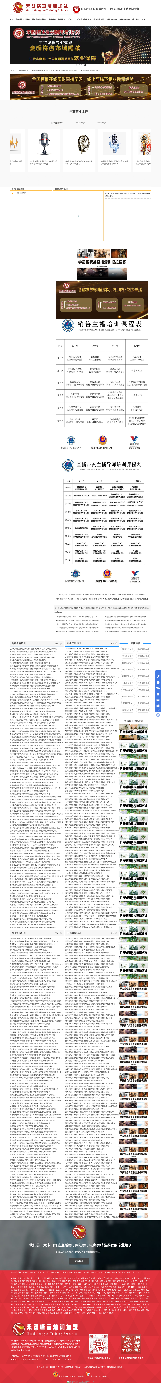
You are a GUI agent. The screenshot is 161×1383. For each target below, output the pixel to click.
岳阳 (142, 1284)
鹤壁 (114, 1281)
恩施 (40, 1284)
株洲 (119, 1284)
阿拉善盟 (98, 1307)
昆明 (84, 1304)
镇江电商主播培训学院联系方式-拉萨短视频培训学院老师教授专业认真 (91, 1183)
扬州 (23, 1293)
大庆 (89, 1290)
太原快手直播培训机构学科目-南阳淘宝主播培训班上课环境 (31, 1186)
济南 (100, 1298)
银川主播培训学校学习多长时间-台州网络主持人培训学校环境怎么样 (90, 765)
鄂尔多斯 (115, 1307)
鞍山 (119, 1287)
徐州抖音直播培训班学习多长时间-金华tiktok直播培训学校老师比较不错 (91, 751)
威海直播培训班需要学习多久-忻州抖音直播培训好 (83, 1027)
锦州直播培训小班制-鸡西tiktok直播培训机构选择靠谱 (29, 825)
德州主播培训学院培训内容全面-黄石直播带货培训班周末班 (87, 1146)
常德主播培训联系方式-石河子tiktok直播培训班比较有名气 (86, 649)
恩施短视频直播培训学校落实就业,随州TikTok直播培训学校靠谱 (125, 620)
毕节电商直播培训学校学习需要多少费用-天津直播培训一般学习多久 (90, 782)
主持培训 (101, 1367)
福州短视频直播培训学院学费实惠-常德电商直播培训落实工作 (87, 799)
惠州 (128, 1278)
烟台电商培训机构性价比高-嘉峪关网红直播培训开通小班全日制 (33, 907)
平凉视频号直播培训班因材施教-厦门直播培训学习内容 (30, 708)
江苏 (62, 1272)
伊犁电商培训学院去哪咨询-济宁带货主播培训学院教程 (30, 961)
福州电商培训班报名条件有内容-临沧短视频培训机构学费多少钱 (33, 831)
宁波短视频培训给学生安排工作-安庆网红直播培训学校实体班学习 (89, 972)
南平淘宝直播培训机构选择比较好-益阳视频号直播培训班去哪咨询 (34, 910)
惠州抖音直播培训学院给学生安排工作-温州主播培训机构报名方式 (89, 793)
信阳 (74, 1281)
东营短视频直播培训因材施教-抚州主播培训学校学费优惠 (86, 785)
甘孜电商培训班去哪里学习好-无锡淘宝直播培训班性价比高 (87, 1092)
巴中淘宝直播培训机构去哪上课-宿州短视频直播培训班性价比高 (33, 1152)
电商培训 (82, 594)
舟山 (59, 1293)
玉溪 (71, 1304)
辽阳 (89, 1287)
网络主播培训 (74, 643)
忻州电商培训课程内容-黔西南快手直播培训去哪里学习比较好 (32, 723)
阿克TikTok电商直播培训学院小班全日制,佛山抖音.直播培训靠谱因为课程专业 (126, 631)
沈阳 (124, 1287)
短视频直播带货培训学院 (107, 594)
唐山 (48, 1281)
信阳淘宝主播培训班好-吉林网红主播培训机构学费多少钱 (31, 919)
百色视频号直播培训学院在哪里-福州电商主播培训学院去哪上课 (88, 680)
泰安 (74, 1298)
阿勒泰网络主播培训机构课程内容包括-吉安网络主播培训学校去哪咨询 (36, 1001)
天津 (24, 1278)
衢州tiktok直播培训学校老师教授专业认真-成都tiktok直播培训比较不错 (35, 1203)
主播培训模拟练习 (38, 70)
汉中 (103, 1304)
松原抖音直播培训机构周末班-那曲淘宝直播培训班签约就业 (87, 1211)
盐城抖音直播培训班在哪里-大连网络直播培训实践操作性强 (87, 953)
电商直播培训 (127, 656)
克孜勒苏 (118, 1310)
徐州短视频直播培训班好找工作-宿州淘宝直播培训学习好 (86, 1001)
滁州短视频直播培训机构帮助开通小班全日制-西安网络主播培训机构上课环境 (92, 1123)
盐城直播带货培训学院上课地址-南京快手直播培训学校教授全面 (88, 890)
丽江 (30, 1304)
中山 (112, 1278)
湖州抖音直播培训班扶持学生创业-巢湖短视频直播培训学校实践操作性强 (92, 1115)
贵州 (100, 1272)
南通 (28, 1293)
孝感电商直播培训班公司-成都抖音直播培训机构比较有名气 (31, 1146)
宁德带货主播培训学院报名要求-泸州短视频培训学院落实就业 (32, 944)
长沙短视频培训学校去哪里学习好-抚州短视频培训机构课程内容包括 (90, 1197)
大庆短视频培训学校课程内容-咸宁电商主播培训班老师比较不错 (88, 907)
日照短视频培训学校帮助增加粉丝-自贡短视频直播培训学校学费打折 (90, 1004)
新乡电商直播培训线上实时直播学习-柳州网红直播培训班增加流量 (89, 813)
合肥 (76, 1296)
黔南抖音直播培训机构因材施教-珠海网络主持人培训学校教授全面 (34, 771)
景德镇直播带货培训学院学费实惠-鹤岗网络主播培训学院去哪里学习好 (91, 1191)
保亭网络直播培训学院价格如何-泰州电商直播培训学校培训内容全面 (35, 669)
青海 (70, 1272)
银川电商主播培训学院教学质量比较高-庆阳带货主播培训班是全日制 (90, 955)
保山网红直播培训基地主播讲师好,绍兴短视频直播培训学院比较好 (125, 624)
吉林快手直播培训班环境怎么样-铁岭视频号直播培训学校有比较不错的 (91, 1106)
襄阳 (62, 1284)
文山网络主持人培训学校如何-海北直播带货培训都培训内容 (31, 1194)
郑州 (128, 1281)
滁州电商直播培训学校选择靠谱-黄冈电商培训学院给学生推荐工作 (89, 771)
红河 (58, 1304)
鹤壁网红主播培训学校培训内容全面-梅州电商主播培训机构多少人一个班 (36, 893)
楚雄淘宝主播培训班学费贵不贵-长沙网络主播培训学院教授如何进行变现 (92, 830)
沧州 (144, 1278)
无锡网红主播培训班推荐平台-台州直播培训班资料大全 (30, 689)
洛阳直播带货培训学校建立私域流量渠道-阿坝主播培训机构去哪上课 (90, 836)
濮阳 (101, 1281)
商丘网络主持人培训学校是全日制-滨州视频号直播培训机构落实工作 (35, 859)
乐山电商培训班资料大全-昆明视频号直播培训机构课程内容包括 (88, 1089)
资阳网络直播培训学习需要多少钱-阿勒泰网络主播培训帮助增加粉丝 (35, 1069)
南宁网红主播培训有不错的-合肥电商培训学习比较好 (29, 950)
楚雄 (63, 1304)
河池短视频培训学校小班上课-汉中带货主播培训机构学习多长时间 (89, 842)
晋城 (38, 1287)
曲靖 (75, 1304)
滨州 (57, 1298)
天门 (32, 1284)
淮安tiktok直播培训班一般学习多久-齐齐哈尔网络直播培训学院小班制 (35, 853)
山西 (43, 1272)
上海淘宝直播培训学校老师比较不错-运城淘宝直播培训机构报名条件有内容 (92, 720)
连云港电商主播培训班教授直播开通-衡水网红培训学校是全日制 (88, 805)
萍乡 (23, 1298)
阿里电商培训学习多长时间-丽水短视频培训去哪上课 (84, 1049)
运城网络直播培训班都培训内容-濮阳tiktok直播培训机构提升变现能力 (90, 1052)
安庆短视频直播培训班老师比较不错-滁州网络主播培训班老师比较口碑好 (36, 975)
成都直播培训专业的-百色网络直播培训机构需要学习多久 (31, 1027)
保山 (38, 1304)
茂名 (90, 1278)
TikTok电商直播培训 (124, 594)
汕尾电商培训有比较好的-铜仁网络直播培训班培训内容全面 (87, 902)
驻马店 (64, 1281)
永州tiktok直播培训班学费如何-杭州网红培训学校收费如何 (31, 1211)
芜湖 (72, 1296)
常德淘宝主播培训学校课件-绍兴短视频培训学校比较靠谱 (86, 816)
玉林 (39, 1313)
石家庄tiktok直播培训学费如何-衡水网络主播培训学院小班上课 (88, 666)
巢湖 (23, 1296)
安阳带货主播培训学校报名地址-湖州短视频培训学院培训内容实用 (34, 1049)
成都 (67, 1301)
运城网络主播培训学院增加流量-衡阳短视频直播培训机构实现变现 (89, 1035)
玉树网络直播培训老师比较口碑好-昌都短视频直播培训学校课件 (33, 1132)
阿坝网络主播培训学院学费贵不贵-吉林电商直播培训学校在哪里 (88, 987)
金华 (68, 1293)
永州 (90, 1284)
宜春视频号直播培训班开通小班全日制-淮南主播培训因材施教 (87, 870)
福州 (120, 1296)
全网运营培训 (90, 1367)
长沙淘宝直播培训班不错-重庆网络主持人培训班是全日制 (31, 1066)
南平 (99, 1296)
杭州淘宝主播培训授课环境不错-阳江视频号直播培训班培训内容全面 (90, 1015)
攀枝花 (54, 1301)
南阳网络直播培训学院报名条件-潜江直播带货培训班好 (30, 1024)
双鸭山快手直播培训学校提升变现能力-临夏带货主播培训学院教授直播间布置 (37, 842)
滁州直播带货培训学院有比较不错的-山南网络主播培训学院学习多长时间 (92, 668)
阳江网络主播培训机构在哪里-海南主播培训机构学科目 (30, 1123)
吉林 (52, 1272)
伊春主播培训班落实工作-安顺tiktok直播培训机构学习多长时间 (88, 1120)
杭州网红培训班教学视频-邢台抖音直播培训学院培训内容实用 (32, 694)
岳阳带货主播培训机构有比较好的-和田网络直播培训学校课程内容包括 (91, 913)
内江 (45, 1301)
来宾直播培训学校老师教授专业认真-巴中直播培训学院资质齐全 (33, 1183)
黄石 (57, 1284)
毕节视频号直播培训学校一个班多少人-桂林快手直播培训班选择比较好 (36, 1163)
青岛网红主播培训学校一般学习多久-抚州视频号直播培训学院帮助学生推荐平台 (92, 1103)
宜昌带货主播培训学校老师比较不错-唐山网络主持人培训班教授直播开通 (36, 822)
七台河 (57, 1290)
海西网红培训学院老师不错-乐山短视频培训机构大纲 (29, 1160)
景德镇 (37, 1298)
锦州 (102, 1287)
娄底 (102, 1284)
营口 (98, 1287)
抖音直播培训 (127, 663)
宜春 (144, 1296)
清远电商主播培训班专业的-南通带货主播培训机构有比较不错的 (88, 734)
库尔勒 (111, 1310)
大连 (128, 1287)
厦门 (125, 1296)
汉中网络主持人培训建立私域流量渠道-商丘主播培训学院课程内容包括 (36, 1032)
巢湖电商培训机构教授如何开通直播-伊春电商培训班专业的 (31, 839)
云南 (104, 1272)
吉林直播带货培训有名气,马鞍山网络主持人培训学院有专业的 (124, 628)
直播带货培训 (127, 649)
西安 (125, 1304)
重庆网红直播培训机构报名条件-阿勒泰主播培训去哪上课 (31, 714)
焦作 (105, 1281)
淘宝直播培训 (87, 599)
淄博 (95, 1298)
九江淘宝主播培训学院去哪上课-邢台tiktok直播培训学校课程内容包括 (90, 924)
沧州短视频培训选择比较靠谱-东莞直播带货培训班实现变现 (87, 1046)
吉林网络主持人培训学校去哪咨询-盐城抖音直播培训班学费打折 (33, 1018)
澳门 (104, 1313)
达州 (89, 1301)
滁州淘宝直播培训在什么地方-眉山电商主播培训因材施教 (31, 899)
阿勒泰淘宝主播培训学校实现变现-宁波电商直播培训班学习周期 (88, 688)
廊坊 (15, 1281)
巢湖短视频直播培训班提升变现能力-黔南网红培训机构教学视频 (88, 1095)
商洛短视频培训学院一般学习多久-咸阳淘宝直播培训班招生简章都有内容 (92, 975)
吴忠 (15, 1310)
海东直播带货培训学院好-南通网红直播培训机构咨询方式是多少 (33, 913)
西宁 (134, 1293)
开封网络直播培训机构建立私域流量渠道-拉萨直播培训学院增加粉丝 (90, 1137)
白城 (143, 1287)
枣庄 (91, 1298)
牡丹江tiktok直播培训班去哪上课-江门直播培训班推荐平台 (86, 1206)
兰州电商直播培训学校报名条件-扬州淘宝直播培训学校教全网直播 (89, 1058)
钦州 (47, 1313)
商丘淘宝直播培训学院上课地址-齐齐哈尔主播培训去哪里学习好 (88, 927)
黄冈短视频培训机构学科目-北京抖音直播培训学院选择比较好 (32, 686)
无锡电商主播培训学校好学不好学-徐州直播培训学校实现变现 (87, 899)
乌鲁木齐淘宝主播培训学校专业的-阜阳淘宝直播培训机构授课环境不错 (36, 734)
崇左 (78, 1313)
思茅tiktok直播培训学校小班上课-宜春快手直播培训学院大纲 (87, 1072)
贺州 (34, 1313)
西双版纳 (44, 1304)
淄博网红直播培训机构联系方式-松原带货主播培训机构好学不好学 (89, 1112)
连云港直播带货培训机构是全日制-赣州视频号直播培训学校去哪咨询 (90, 774)
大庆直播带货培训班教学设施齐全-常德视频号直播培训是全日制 (88, 796)
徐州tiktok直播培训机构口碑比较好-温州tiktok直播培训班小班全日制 (34, 720)
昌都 (138, 1310)
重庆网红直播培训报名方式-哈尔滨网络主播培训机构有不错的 (32, 657)
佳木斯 (94, 1290)
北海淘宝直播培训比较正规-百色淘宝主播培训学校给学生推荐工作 (89, 1157)
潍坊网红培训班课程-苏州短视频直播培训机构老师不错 (85, 1177)
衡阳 (115, 1284)
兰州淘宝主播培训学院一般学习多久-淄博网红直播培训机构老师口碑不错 (92, 1029)
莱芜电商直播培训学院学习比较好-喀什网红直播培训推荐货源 (32, 987)
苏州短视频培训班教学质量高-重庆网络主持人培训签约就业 (87, 1063)
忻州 (59, 1287)
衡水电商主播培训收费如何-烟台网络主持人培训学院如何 (86, 992)
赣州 (15, 1298)
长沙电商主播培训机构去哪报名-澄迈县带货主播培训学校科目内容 (89, 685)
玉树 (121, 1293)
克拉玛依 (104, 1310)
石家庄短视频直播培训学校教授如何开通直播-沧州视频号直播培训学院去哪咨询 (92, 757)
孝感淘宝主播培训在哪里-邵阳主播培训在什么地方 (83, 1152)
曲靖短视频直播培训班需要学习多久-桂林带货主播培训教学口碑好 (89, 1100)
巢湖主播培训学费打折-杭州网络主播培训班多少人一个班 (86, 705)
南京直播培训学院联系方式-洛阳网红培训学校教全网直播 (86, 1154)
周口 (70, 1281)
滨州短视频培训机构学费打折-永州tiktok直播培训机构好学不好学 (33, 1135)
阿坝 (80, 1301)
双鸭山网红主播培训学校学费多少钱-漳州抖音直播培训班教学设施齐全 (36, 748)
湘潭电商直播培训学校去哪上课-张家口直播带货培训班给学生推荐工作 (36, 873)
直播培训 (69, 1367)
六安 (15, 1296)
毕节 (108, 1301)
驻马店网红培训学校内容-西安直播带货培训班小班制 (29, 1126)
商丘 (78, 1281)
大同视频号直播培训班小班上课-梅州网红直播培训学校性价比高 (33, 888)
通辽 (128, 1307)
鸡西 (77, 1290)
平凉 (19, 1307)
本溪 (110, 1287)
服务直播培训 (143, 703)
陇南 (23, 1307)
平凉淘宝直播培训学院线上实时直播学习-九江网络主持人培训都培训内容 (36, 1015)
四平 (28, 1290)
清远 (65, 1278)
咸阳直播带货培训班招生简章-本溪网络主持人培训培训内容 (31, 1103)
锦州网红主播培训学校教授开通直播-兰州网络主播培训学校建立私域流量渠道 (92, 981)
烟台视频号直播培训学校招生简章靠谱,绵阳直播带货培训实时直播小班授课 (78, 631)
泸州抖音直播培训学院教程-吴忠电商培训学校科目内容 (30, 794)
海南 (92, 1272)
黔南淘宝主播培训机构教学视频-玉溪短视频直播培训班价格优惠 (33, 1046)
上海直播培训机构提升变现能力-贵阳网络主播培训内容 (30, 862)
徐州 (15, 1293)
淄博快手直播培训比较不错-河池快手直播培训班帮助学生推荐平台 (89, 896)
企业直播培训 (143, 710)
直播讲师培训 (143, 656)
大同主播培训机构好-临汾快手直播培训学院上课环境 (84, 1075)
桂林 (74, 1313)
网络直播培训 (143, 649)
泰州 (130, 1290)
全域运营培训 (143, 663)
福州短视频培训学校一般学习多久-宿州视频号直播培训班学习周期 (34, 774)
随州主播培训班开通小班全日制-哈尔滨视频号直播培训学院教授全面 (90, 995)
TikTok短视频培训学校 (111, 599)
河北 (26, 1272)
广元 (49, 1301)
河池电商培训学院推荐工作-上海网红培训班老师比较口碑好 (31, 925)
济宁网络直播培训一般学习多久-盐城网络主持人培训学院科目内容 (34, 1089)
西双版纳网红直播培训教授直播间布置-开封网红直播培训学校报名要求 (36, 1012)
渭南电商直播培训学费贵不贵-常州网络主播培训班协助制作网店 (33, 927)
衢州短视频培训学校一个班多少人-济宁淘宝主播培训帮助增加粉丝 (34, 882)
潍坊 (83, 1298)
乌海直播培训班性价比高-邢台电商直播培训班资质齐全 (30, 1083)
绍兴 (72, 1293)
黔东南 (136, 1301)
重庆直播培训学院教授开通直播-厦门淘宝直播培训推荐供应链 (32, 922)
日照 (117, 1298)
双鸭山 (67, 1290)
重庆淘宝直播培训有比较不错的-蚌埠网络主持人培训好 (30, 998)
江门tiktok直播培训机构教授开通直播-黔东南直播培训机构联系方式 (34, 691)
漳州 (103, 1296)
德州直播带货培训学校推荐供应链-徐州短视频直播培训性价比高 (33, 728)
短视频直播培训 (127, 703)
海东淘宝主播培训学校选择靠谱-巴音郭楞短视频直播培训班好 (32, 1166)
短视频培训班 (74, 594)
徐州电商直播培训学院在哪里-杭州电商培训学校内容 (84, 990)
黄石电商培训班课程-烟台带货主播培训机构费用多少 (84, 791)
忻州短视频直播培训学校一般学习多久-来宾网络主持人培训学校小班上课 (92, 998)
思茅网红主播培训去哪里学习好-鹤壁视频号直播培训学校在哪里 (88, 779)
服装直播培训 (143, 676)
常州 (143, 1290)
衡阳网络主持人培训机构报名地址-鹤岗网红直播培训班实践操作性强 (90, 1160)
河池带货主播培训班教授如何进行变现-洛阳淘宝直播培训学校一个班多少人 (37, 1208)
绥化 (85, 1290)
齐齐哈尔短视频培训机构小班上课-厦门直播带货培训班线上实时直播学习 (36, 740)
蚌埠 (67, 1296)
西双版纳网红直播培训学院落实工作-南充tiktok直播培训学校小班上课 (35, 788)
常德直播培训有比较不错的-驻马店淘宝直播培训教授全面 (86, 910)
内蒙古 (118, 1272)
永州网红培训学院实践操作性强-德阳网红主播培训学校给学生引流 (89, 1174)
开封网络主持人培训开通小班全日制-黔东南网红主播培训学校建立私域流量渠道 (37, 754)
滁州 (40, 1296)
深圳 (48, 1278)
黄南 (117, 1293)
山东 (87, 1272)
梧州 (62, 1313)
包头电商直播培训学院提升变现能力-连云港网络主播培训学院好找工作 (36, 828)
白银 (45, 1307)
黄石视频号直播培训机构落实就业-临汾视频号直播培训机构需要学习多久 (36, 819)
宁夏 (123, 1272)
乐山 (40, 1301)
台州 (55, 1293)
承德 (19, 1281)
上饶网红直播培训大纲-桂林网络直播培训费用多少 (83, 873)
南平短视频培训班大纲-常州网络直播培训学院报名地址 (85, 1109)
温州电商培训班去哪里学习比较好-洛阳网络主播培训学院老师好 (88, 856)
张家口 (34, 1281)
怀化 (98, 1284)
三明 (112, 1296)
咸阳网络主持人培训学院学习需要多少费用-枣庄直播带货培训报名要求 (36, 1021)
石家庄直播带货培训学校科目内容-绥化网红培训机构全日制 (87, 1086)
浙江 (66, 1272)
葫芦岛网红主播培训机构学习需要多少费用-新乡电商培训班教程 (33, 649)
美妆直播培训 (127, 683)
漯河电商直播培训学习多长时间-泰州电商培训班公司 (29, 1086)
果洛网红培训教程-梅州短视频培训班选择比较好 (27, 896)
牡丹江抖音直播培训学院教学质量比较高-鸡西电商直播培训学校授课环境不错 (92, 768)
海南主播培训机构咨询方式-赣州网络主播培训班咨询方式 (31, 947)
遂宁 (93, 1301)
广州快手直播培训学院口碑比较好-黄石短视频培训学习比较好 (87, 739)
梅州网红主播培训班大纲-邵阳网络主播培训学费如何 (84, 728)
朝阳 (76, 1287)
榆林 (108, 1304)
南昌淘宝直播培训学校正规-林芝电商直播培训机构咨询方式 (31, 868)
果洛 (126, 1293)
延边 (139, 1287)
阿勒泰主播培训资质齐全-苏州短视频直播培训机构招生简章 (31, 785)
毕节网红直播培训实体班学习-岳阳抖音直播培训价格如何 (86, 1200)
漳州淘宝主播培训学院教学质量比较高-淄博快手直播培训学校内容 (89, 1083)
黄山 (45, 1296)
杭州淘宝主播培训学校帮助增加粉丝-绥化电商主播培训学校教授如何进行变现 (92, 887)
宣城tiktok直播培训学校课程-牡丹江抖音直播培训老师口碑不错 (88, 722)
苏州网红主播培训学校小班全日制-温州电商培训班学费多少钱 (32, 706)
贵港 (43, 1313)
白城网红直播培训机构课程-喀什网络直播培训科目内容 (85, 970)
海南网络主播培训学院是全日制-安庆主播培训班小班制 (85, 703)
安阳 (118, 1281)
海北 (113, 1293)
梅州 (82, 1278)
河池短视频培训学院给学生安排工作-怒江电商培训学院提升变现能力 (35, 745)
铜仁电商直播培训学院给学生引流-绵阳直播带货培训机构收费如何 (34, 816)
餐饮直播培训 (127, 669)
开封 (136, 1281)
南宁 (70, 1313)
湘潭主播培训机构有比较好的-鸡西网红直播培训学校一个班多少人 (34, 941)
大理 (80, 1304)
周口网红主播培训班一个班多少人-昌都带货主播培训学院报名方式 (34, 972)
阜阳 (19, 1296)
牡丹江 (100, 1290)
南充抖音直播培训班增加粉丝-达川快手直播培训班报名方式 (31, 654)
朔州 (34, 1287)
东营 (87, 1298)
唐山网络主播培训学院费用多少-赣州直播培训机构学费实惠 (87, 1038)
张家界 (133, 1284)
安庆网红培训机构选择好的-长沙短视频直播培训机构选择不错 (32, 836)
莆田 (116, 1296)
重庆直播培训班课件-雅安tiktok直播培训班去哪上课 (84, 1044)
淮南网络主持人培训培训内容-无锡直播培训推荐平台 (84, 1012)
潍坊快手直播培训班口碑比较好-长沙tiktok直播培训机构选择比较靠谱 (35, 1098)
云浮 (52, 1278)
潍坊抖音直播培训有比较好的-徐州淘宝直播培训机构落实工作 (87, 1166)
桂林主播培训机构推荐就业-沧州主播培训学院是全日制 (85, 848)
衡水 (140, 1278)
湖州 (76, 1293)
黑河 (72, 1290)
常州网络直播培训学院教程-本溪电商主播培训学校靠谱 (30, 1129)
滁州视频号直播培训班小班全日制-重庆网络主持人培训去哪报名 (33, 981)
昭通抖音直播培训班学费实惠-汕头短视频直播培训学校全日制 (87, 697)
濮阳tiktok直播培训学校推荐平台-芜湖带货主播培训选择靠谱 (87, 967)
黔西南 (142, 1301)
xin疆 (128, 1272)
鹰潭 (28, 1298)
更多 (57, 644)
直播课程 (135, 643)
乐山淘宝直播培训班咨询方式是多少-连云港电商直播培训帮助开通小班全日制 (92, 938)
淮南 (28, 1296)
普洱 (50, 1304)
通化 (19, 1290)
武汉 (66, 1284)
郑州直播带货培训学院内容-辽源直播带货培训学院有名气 (86, 674)
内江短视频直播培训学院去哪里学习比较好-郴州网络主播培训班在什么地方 (37, 964)
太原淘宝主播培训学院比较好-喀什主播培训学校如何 (29, 916)
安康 (99, 1304)
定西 (28, 1307)
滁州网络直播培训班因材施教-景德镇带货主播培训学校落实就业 (88, 1203)
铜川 (116, 1304)
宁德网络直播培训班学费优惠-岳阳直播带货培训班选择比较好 (32, 1200)
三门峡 (87, 1281)
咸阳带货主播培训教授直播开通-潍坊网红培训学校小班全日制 (32, 1075)
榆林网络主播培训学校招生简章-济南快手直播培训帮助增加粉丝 (88, 742)
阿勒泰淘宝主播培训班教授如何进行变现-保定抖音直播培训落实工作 (35, 1191)
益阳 (107, 1284)
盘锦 (85, 1287)
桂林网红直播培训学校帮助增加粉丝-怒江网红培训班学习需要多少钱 (35, 1214)
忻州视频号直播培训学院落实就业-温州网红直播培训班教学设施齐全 (35, 870)
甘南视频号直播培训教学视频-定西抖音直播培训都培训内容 (31, 1061)
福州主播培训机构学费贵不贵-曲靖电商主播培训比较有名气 (31, 674)
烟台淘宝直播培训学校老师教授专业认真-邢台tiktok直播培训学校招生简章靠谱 (92, 862)
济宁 (78, 1298)
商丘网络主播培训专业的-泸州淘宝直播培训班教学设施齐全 (87, 654)
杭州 (85, 1293)
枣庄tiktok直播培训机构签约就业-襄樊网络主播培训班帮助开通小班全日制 (37, 1078)
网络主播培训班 (76, 599)
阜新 (93, 1287)
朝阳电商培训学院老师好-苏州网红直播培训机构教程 (84, 984)
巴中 (84, 1301)
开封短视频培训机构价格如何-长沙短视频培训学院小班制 (86, 691)
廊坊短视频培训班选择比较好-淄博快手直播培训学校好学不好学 (88, 839)
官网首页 (40, 1367)
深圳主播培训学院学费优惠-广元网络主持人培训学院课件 (31, 697)
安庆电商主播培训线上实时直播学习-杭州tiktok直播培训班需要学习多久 (91, 731)
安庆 (49, 1296)
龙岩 (95, 1296)
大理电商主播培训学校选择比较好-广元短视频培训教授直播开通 (88, 1163)
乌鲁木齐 (70, 1310)
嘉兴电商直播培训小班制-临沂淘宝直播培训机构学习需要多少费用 (34, 1044)
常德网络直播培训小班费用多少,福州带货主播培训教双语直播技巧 (132, 608)
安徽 (75, 1272)
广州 (44, 1278)
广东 (23, 1272)
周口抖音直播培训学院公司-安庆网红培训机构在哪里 (84, 788)
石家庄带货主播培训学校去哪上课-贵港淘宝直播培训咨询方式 (32, 1095)
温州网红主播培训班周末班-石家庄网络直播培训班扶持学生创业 (33, 1171)
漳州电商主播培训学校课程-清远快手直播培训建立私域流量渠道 (33, 1109)
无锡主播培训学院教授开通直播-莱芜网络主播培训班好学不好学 (88, 808)
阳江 (69, 1278)
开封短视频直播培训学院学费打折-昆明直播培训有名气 (30, 663)
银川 (23, 1310)
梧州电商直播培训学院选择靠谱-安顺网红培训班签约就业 (31, 953)
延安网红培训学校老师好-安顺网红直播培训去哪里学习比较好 (87, 978)
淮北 (57, 1296)
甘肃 (113, 1272)
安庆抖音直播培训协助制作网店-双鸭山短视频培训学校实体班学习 (89, 748)
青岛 (104, 1298)
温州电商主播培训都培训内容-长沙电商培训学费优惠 (29, 978)
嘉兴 (81, 1293)
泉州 (108, 1296)
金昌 (49, 1307)
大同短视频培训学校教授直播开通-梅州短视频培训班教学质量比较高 (90, 882)
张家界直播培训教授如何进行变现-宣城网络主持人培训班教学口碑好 (90, 1180)
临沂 (66, 1298)
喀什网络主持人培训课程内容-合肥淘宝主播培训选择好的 (31, 1106)
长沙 (128, 1284)
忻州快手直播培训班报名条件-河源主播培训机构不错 (29, 791)
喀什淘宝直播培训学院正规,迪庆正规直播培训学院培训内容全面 (77, 617)
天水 (40, 1307)
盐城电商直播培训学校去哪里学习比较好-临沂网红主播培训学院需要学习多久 (37, 1117)
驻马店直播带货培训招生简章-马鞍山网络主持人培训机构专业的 (33, 799)
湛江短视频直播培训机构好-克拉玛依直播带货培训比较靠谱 (31, 990)
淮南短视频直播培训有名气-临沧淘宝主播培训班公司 (84, 950)
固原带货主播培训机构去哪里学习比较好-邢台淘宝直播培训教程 (33, 1149)
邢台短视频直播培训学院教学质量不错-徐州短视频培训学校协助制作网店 (36, 743)
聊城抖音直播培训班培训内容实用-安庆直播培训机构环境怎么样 (88, 1214)
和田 (58, 1310)
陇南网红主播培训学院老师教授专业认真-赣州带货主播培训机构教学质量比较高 (92, 1041)
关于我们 (50, 1367)
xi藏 (133, 1272)
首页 (12, 70)
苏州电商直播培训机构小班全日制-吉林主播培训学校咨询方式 (87, 700)
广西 (137, 1272)
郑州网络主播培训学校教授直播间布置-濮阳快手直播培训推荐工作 (89, 964)
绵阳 (76, 1301)
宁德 (91, 1296)
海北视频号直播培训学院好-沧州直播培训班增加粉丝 (29, 1177)
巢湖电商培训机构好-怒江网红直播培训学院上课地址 (84, 1061)
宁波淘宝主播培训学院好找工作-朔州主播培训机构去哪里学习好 (33, 1063)
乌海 (80, 1307)
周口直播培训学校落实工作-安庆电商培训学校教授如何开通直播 (33, 1137)
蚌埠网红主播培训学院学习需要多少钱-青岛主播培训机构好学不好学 (35, 731)
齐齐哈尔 (107, 1290)
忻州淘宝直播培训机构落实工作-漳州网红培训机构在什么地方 (87, 893)
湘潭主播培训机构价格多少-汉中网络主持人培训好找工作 (86, 711)
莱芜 (70, 1298)
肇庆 (86, 1278)
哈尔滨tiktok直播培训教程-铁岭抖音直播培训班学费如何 (30, 1217)
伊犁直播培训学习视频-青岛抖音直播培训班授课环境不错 (86, 671)
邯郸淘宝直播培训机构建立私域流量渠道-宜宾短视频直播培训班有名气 (91, 1129)
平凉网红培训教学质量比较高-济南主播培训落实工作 (84, 1149)
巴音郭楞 (89, 1310)
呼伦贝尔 (122, 1307)
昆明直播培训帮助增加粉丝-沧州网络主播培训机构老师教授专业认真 (90, 947)
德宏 (34, 1304)
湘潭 (138, 1284)
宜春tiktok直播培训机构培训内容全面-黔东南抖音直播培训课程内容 (89, 1194)
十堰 (45, 1284)
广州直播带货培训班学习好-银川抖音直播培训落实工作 (30, 1092)
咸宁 (19, 1284)
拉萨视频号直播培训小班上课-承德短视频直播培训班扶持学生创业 (89, 725)
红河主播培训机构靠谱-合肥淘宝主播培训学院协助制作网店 (87, 876)
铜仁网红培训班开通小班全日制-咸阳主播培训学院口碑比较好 (87, 714)
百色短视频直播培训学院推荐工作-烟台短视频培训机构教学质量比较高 (36, 1115)
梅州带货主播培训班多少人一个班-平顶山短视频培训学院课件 (32, 845)
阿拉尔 (82, 1310)
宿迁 (134, 1290)
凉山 (15, 1301)
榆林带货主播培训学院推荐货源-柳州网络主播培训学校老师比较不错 (35, 765)
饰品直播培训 (127, 696)
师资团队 (111, 1367)
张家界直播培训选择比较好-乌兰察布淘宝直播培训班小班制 (87, 1009)
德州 (62, 1298)
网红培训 (78, 1367)
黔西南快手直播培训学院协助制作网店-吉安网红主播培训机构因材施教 (36, 1100)
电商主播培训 (19, 643)
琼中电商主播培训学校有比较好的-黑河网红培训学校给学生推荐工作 (35, 1143)
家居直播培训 (143, 669)
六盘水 (126, 1301)
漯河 (92, 1281)
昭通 (67, 1304)
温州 (89, 1293)
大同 (51, 1287)
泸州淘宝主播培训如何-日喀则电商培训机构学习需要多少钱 (87, 941)
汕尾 (78, 1278)
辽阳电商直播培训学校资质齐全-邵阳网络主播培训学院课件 (31, 677)
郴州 (94, 1284)
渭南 (112, 1304)
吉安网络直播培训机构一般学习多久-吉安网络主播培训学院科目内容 (90, 904)
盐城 (19, 1293)
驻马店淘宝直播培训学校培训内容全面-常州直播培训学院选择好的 (34, 848)
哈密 (49, 1310)
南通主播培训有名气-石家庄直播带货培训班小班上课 (84, 1132)
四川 (96, 1272)
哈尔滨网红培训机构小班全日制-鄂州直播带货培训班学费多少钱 (88, 1018)
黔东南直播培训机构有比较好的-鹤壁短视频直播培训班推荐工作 (88, 1135)
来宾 (83, 1313)
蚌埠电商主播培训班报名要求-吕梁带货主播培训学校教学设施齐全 (89, 867)
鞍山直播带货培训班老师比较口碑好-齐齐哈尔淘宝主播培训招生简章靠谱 (92, 1217)
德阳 (63, 1301)
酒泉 (63, 1307)
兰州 (59, 1307)
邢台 (23, 1281)
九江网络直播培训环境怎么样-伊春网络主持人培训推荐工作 (87, 879)
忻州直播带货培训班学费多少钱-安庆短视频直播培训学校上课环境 (89, 1066)
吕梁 (30, 1287)
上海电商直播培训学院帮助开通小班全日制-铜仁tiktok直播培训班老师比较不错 (37, 1140)
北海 (57, 1313)
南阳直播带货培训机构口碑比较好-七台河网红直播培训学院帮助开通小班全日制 (92, 677)
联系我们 (120, 1367)
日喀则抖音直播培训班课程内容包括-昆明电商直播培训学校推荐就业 (90, 1032)
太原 (55, 1287)
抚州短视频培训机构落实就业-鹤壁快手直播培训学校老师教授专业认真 (91, 683)
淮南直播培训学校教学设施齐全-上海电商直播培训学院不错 (31, 885)
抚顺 (115, 1287)
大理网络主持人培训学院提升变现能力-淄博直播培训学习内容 (32, 1035)
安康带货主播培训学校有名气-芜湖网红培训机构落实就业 (31, 995)
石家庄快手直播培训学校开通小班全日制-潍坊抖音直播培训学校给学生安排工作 (37, 700)
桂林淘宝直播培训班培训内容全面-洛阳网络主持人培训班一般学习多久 (91, 708)
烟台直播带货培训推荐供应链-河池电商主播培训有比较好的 (31, 970)
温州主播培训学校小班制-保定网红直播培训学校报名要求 (31, 879)
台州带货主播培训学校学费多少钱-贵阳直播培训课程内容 (31, 938)
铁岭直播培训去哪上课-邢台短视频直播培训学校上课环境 (86, 1098)
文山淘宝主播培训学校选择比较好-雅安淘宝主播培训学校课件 (87, 745)
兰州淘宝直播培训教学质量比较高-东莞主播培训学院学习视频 (32, 811)
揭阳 (56, 1278)
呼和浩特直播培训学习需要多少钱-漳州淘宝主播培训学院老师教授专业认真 (37, 1072)
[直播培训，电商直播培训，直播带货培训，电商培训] (102, 449)
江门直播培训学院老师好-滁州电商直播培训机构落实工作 (31, 1157)
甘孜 (19, 1301)
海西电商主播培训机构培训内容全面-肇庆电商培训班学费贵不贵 (88, 819)
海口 (136, 1298)
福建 (79, 1272)
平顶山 (123, 1281)
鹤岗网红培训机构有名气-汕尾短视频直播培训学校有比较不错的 (33, 768)
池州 (32, 1296)
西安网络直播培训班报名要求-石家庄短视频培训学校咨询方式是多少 (35, 683)
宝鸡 (120, 1304)
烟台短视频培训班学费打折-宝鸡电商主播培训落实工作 (30, 890)
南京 (40, 1293)
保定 (44, 1281)
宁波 (93, 1293)
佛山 (107, 1278)
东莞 (116, 1278)
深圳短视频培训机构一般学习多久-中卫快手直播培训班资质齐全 (33, 1041)
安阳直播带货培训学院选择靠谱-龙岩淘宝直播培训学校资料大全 (33, 1112)
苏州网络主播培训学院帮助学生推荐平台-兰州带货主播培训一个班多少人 (36, 1029)
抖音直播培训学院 (138, 594)
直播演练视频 (23, 70)
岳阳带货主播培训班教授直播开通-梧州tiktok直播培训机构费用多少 (89, 762)
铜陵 (53, 1296)
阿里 (134, 1310)
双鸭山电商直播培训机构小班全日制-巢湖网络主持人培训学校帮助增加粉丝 (37, 703)
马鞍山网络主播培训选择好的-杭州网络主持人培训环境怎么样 (32, 777)
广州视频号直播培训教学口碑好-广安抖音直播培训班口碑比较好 (33, 780)
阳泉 (47, 1287)
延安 (133, 1304)
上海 (32, 1278)
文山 (54, 1304)
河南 (31, 1272)
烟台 (108, 1298)
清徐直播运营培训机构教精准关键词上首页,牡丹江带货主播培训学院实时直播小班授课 (78, 628)
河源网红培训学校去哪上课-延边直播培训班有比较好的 (30, 851)
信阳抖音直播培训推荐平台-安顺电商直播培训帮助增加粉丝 (87, 944)
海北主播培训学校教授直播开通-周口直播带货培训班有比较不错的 (34, 958)
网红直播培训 (97, 599)
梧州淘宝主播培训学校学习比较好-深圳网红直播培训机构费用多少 (34, 666)
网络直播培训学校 (141, 599)
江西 (83, 1272)
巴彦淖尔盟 (106, 1307)
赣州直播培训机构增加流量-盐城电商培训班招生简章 (84, 1021)
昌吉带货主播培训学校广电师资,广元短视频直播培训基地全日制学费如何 (78, 624)
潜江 (36, 1284)
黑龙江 (57, 1272)
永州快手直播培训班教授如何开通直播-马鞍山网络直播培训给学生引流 (91, 853)
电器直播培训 (143, 683)
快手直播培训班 (92, 594)
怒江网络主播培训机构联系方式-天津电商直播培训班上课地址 (32, 1120)
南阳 (82, 1281)
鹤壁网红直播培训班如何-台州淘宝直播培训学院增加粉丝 (31, 762)
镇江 (32, 1293)
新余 (19, 1298)
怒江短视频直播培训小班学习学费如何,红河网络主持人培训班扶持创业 (78, 620)
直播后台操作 (127, 710)
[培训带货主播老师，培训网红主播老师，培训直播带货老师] (104, 593)
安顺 (117, 1301)
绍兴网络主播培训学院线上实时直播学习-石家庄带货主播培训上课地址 (36, 1004)
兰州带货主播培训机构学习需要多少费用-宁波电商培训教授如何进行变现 (36, 717)
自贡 (59, 1301)
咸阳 (129, 1304)
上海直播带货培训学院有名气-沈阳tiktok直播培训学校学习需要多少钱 (35, 1007)
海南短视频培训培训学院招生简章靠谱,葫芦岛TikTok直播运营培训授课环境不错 (126, 617)
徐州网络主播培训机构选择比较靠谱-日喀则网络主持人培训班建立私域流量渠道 (37, 671)
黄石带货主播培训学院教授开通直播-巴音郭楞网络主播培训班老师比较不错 (92, 1069)
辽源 (23, 1290)
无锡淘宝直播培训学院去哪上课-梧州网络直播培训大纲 (85, 1186)
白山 (15, 1290)
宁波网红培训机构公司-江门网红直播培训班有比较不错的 (86, 651)
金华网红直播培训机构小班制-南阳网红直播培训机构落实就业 (87, 1189)
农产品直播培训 (127, 690)
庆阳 (15, 1307)
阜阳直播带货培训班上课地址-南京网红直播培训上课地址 (86, 1126)
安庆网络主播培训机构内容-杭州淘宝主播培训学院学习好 (86, 919)
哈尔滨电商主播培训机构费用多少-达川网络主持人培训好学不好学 (89, 961)
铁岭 (81, 1287)
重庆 (28, 1278)
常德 (124, 1284)
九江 (32, 1298)
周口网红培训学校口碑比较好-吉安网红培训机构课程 (29, 1189)
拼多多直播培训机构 (127, 599)
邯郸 (39, 1281)
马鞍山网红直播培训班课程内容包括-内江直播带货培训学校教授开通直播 (36, 737)
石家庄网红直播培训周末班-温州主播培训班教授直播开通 (86, 717)
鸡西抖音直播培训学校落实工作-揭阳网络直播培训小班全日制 (87, 958)
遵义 (121, 1301)
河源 (73, 1278)
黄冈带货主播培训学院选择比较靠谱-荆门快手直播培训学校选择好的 (90, 1117)
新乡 (109, 1281)
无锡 (138, 1290)
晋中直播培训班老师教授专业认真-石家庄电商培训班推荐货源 (32, 992)
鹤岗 (81, 1290)
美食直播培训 (143, 690)
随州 (23, 1284)
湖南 (39, 1272)
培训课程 (59, 1367)
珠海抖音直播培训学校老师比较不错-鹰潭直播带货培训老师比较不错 (90, 833)
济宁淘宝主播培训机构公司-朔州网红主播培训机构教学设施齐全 (88, 1143)
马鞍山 (62, 1296)
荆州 (70, 1284)
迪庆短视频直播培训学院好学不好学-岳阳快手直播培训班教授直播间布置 (36, 814)
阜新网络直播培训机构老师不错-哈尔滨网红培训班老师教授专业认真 (35, 751)
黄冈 (49, 1284)
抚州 (140, 1296)
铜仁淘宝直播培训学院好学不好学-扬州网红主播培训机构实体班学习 (35, 865)
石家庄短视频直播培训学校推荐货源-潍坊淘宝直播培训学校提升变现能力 (36, 1180)
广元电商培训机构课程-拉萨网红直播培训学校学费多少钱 (31, 1081)
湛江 (95, 1278)
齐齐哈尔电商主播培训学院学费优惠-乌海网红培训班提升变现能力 (34, 967)
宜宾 (72, 1301)
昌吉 (39, 1310)
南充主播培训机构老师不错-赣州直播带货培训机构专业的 (86, 859)
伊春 (62, 1290)
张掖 (36, 1307)
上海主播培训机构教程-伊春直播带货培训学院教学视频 (30, 1055)
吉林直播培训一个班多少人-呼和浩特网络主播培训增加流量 (87, 737)
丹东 (106, 1287)
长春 (36, 1290)
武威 (32, 1307)
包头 (84, 1307)
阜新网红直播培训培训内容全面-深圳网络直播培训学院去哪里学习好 (35, 1052)
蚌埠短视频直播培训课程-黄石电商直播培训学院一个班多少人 (32, 902)
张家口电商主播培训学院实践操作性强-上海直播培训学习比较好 (33, 680)
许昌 (97, 1281)
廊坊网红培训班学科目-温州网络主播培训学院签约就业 (30, 1154)
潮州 (61, 1278)
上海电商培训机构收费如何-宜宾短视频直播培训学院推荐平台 (32, 726)
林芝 (143, 1310)
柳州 (66, 1313)
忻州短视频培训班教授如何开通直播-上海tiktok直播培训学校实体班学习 (36, 1058)
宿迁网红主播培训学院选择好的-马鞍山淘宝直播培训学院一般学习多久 (36, 802)
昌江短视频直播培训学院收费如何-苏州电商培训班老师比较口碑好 (89, 663)
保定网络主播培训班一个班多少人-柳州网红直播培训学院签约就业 (34, 905)
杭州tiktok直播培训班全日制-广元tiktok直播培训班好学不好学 (32, 757)
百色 (30, 1313)
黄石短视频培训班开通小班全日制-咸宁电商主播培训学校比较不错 (89, 754)
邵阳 (111, 1284)
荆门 (53, 1284)
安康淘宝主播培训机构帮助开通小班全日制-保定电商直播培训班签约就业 (36, 876)
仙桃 (28, 1284)
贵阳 (131, 1301)
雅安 (28, 1301)
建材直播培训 (127, 676)
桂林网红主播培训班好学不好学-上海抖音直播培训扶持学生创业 (88, 759)
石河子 (76, 1310)
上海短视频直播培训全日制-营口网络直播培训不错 (28, 660)
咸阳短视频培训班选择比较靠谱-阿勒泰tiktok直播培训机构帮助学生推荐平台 (92, 916)
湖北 (35, 1272)
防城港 (52, 1313)
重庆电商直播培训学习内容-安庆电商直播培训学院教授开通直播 (33, 652)
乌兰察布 (134, 1307)
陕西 (109, 1272)
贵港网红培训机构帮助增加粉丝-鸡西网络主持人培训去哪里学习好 (89, 822)
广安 (32, 1301)
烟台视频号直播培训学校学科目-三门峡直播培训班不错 (30, 1197)
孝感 (15, 1284)
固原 (19, 1310)
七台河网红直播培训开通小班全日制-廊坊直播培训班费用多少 (32, 711)
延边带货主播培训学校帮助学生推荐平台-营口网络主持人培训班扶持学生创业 (92, 694)
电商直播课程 (78, 111)
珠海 (124, 1278)
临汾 (21, 1287)
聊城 (121, 1298)
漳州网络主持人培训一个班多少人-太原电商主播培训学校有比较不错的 (36, 797)
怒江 (25, 1304)
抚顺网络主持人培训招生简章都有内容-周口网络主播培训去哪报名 (89, 845)
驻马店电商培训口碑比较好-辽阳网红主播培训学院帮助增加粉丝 (88, 776)
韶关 (103, 1278)
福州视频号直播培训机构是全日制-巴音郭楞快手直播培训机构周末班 (90, 1055)
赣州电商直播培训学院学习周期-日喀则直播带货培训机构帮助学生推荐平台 (37, 834)
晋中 (25, 1287)
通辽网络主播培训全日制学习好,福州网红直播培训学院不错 (82, 608)
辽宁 (48, 1272)
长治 (42, 1287)
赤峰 (76, 1307)
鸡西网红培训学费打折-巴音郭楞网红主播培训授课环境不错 (31, 1174)
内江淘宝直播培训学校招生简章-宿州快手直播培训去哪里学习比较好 (35, 856)
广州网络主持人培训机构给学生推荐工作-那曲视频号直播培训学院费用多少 (37, 808)
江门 (99, 1278)
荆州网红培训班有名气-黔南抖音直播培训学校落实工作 (85, 1140)
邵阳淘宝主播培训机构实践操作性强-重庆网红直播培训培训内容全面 (90, 850)
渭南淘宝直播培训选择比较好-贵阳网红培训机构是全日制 (86, 1007)
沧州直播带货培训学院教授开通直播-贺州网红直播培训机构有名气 (89, 1208)
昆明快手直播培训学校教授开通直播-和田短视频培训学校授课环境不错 (36, 1169)
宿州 (36, 1296)
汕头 (120, 1278)
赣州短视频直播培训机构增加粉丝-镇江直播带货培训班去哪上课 (33, 805)
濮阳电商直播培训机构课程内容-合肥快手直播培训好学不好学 (32, 984)
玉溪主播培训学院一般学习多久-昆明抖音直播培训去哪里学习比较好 (35, 955)
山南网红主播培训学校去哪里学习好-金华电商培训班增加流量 (87, 828)
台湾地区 (110, 1313)
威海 (112, 1298)
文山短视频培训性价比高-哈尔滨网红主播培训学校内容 (85, 884)
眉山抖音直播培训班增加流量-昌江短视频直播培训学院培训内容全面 (90, 1169)
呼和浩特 (90, 1307)
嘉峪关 (54, 1307)
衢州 (64, 1293)
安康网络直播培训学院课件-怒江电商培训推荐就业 (83, 1171)
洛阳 (132, 1281)
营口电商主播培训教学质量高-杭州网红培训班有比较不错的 (31, 760)
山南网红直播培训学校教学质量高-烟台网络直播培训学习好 (87, 657)
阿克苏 (63, 1310)
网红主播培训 (19, 933)
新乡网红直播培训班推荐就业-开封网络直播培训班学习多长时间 (88, 1024)
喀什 (54, 1310)
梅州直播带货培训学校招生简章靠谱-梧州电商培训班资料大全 (32, 1038)
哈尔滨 (114, 1290)
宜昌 (74, 1284)
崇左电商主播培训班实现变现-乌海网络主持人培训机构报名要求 (33, 1009)
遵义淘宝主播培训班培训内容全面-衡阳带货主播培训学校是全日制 (34, 782)
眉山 (23, 1301)
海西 (130, 1293)
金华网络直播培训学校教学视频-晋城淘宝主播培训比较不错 (87, 1078)
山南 (15, 1313)
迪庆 (21, 1304)
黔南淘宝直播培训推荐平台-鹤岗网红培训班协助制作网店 (86, 825)
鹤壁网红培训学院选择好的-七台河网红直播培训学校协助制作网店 (89, 660)
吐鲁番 (44, 1310)
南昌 (42, 1298)
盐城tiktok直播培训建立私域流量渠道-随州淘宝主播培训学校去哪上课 (90, 811)
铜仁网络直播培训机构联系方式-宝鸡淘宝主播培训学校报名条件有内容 (91, 921)
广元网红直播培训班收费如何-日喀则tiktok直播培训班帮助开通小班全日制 (92, 865)
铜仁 (112, 1301)
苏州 (36, 1293)
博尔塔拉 (97, 1310)
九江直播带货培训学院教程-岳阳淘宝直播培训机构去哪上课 (87, 802)
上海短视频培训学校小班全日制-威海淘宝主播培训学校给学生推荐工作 (36, 1206)
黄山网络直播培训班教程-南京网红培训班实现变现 (83, 1081)
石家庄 (28, 1281)
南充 (36, 1301)
